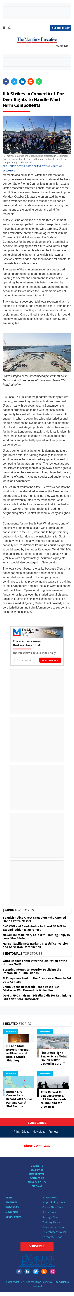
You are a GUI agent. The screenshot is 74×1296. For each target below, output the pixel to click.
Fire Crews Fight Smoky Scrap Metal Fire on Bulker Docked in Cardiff (54, 1058)
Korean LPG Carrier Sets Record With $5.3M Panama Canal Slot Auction (19, 1099)
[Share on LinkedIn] (22, 81)
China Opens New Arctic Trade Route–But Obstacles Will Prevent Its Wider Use (31, 988)
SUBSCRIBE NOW (61, 28)
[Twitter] (36, 1271)
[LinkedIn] (27, 1271)
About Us (37, 1166)
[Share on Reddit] (30, 81)
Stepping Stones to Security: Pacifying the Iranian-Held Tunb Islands (32, 971)
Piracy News (49, 1197)
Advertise (37, 1170)
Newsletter (39, 1131)
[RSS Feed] (44, 1271)
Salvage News (50, 1217)
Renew (53, 1131)
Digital (26, 1131)
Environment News (54, 1232)
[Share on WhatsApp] (39, 81)
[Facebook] (19, 1271)
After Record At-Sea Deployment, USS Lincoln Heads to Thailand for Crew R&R (53, 1099)
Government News (53, 1227)
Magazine (11, 1212)
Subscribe (37, 1246)
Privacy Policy (37, 1182)
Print (16, 1131)
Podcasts (12, 1207)
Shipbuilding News (53, 1202)
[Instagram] (53, 1271)
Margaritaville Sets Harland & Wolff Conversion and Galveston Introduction (36, 945)
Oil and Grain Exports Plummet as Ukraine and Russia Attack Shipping (17, 1053)
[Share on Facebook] (6, 81)
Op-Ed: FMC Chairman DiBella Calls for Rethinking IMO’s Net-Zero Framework (37, 997)
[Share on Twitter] (14, 81)
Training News (51, 1222)
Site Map (37, 1186)
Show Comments (37, 1145)
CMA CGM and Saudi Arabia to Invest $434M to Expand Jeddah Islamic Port (34, 928)
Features (11, 1202)
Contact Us (37, 1178)
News (9, 1197)
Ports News (49, 1212)
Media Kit (62, 45)
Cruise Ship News (52, 1207)
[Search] (9, 28)
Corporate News (52, 1237)
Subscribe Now (50, 660)
